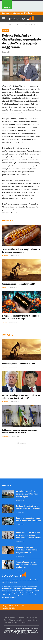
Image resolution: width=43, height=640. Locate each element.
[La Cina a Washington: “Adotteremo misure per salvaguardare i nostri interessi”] (21, 381)
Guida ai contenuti (9, 617)
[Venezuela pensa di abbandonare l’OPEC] (21, 270)
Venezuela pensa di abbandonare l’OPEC (18, 284)
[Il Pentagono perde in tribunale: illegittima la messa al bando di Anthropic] (21, 302)
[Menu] (3, 18)
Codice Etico (25, 622)
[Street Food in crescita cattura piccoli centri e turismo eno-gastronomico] (21, 235)
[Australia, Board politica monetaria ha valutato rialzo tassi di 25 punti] (8, 494)
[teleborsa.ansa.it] (21, 18)
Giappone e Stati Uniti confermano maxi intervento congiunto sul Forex (27, 550)
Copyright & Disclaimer (11, 622)
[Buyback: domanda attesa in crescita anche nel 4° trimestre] (8, 508)
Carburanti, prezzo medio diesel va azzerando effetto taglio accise (26, 564)
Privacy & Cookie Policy (16, 620)
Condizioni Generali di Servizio (27, 617)
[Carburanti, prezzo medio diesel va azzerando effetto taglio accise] (8, 564)
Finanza (5, 30)
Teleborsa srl (26, 606)
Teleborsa (28, 13)
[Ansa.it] (7, 6)
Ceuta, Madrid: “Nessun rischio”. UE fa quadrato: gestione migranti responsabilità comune (28, 535)
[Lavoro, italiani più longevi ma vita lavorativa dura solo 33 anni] (8, 521)
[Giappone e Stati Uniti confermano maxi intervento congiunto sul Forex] (8, 550)
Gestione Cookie (31, 620)
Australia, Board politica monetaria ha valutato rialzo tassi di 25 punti (27, 494)
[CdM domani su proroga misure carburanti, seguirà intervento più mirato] (21, 416)
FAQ (5, 620)
